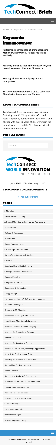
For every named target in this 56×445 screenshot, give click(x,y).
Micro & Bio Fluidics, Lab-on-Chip (18, 354)
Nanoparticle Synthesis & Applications (20, 376)
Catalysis (8, 260)
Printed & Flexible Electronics (16, 393)
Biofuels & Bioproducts (13, 233)
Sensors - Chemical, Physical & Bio (18, 398)
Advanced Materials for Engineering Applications (24, 222)
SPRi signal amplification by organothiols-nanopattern (23, 80)
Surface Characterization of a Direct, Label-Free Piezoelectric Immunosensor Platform (26, 93)
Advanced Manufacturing (14, 216)
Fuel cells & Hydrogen (13, 304)
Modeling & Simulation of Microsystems (20, 359)
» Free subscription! (28, 196)
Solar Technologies (12, 403)
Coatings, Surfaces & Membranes (18, 271)
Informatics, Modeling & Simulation (19, 315)
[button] (52, 21)
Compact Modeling (12, 277)
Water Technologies (12, 414)
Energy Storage (10, 293)
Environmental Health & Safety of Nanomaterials (24, 299)
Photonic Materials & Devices (16, 387)
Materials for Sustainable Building (18, 343)
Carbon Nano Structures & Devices (18, 255)
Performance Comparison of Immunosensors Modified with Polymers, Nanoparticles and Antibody (25, 52)
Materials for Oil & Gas (13, 337)
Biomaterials (9, 238)
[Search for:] (28, 145)
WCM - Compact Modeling (15, 420)
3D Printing (9, 211)
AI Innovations (10, 227)
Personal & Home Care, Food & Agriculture (22, 381)
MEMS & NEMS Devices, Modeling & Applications (24, 348)
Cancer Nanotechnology (14, 244)
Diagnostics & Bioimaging (15, 288)
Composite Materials (13, 282)
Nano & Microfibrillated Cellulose (18, 365)
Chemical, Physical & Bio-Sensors (18, 266)
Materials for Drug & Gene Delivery (19, 332)
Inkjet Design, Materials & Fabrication (20, 321)
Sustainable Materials (13, 409)
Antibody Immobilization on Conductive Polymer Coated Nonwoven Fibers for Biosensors (27, 67)
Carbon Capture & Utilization (16, 249)
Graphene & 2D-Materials (15, 310)
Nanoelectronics (11, 370)
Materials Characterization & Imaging (20, 326)
